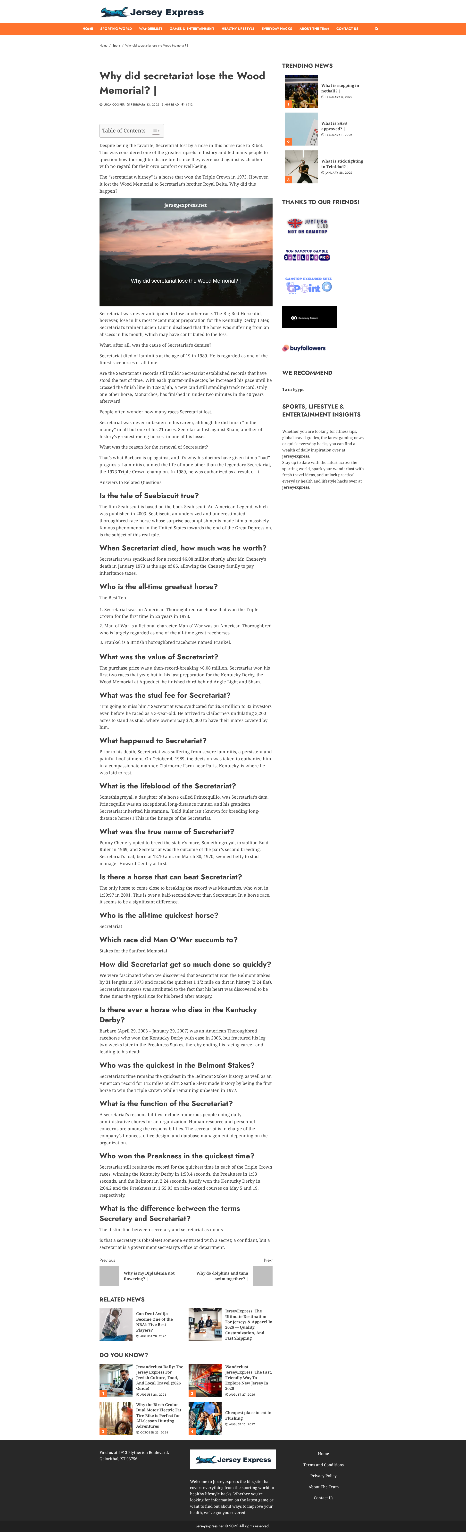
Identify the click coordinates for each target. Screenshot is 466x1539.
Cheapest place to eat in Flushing (205, 1418)
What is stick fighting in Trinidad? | (301, 166)
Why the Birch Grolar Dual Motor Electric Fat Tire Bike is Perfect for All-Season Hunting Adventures (116, 1418)
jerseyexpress (295, 487)
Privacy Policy (323, 1475)
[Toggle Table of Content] (153, 131)
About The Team (314, 28)
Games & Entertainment (192, 28)
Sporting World (116, 28)
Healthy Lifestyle (238, 28)
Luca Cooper (113, 105)
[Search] (376, 28)
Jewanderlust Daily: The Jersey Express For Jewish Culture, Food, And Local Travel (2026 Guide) (116, 1380)
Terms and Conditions (323, 1464)
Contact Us (347, 28)
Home (88, 28)
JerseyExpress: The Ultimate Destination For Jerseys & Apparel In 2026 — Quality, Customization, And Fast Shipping (205, 1324)
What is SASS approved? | (301, 129)
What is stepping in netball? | (301, 91)
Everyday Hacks (277, 28)
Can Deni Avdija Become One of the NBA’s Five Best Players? (116, 1324)
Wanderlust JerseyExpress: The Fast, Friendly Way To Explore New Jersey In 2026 (205, 1380)
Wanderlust (150, 28)
